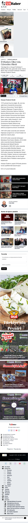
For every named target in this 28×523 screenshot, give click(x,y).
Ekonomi (20, 9)
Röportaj (7, 491)
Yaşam (9, 479)
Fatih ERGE (11, 203)
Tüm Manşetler (6, 442)
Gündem (3, 9)
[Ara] (4, 7)
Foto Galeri (8, 486)
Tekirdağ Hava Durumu (8, 436)
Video (6, 487)
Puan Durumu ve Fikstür (8, 440)
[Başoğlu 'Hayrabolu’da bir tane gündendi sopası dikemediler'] (21, 241)
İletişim (9, 484)
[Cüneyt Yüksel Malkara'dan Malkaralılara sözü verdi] (7, 241)
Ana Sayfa (7, 466)
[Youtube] (16, 430)
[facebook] (6, 463)
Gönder (4, 268)
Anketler (7, 494)
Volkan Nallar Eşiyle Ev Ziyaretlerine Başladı (6, 235)
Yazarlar (9, 480)
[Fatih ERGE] (4, 204)
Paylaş (4, 95)
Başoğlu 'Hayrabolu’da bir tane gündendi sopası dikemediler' (20, 247)
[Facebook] (9, 430)
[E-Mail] (10, 206)
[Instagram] (14, 430)
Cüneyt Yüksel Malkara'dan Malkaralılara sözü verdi (7, 247)
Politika (14, 9)
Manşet (9, 9)
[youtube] (20, 463)
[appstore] (10, 449)
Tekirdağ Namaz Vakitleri (8, 437)
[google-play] (17, 449)
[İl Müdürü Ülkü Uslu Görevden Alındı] (14, 86)
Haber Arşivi (5, 445)
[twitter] (10, 463)
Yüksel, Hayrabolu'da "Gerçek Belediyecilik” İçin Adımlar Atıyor (20, 223)
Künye (9, 482)
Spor (24, 9)
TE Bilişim (17, 459)
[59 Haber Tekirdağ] (14, 3)
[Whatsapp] (19, 430)
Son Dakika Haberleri (7, 443)
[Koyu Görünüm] (2, 7)
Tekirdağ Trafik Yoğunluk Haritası (10, 439)
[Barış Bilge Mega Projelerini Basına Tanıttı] (21, 230)
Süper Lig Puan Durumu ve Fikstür (16, 508)
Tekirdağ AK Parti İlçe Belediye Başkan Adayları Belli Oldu (6, 222)
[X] (11, 430)
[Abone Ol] (23, 96)
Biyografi (7, 492)
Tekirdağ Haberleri (12, 59)
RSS (5, 455)
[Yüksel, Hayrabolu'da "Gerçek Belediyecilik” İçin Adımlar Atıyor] (21, 217)
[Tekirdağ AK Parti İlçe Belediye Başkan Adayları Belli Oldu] (7, 217)
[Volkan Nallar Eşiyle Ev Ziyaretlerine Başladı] (7, 230)
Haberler (3, 59)
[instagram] (15, 463)
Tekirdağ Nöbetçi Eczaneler (9, 434)
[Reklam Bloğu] (14, 302)
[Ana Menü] (5, 7)
